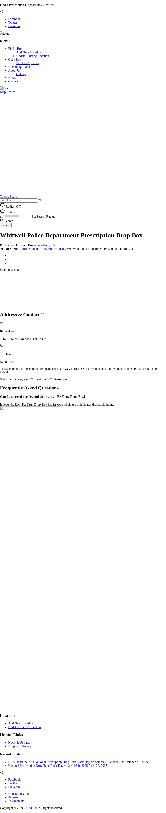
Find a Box (15, 48)
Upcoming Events (19, 67)
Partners (13, 797)
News (12, 77)
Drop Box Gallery (19, 746)
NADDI (31, 808)
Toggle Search (9, 196)
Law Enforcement (53, 248)
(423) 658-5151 (10, 362)
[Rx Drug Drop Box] (4, 33)
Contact (13, 81)
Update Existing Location (32, 56)
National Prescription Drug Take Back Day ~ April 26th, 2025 (48, 765)
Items (35, 248)
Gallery (21, 74)
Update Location (19, 793)
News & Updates (19, 742)
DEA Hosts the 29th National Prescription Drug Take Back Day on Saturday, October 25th (66, 762)
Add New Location (28, 52)
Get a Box (14, 59)
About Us (14, 70)
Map (3, 92)
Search (11, 92)
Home (26, 248)
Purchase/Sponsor (27, 63)
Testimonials (16, 801)
